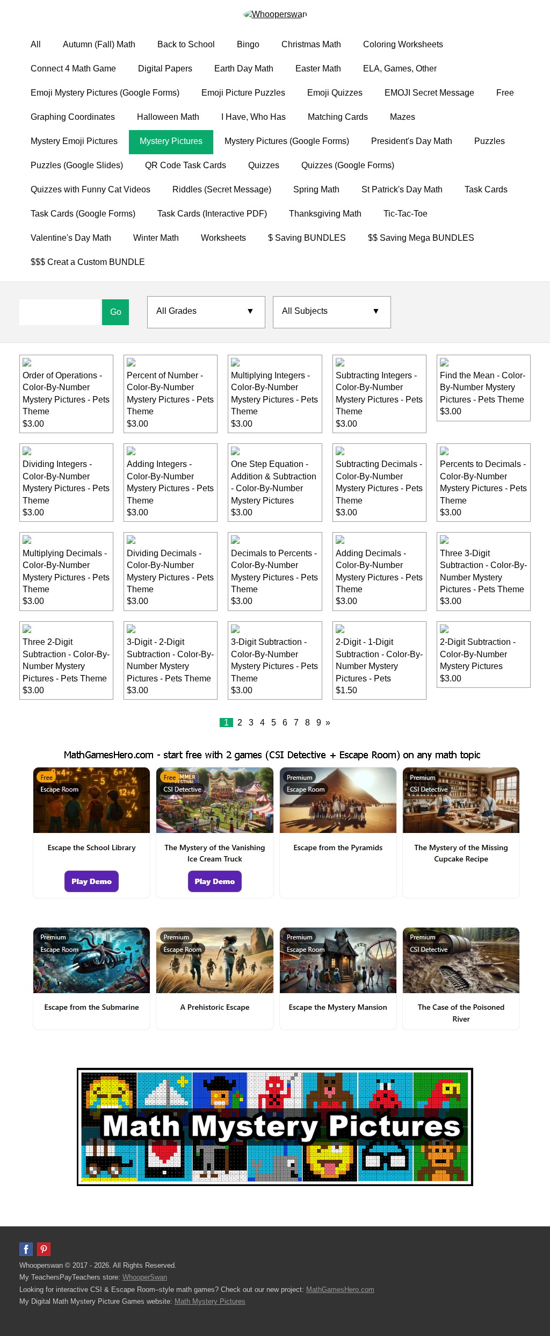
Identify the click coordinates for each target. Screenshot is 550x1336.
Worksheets (223, 237)
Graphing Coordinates (73, 116)
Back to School (186, 44)
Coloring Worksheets (403, 44)
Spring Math (316, 189)
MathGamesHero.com (340, 1289)
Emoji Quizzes (335, 92)
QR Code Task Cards (185, 165)
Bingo (248, 44)
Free (505, 92)
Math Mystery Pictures (210, 1301)
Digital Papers (165, 68)
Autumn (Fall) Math (99, 44)
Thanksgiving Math (325, 213)
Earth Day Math (243, 68)
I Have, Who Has (253, 116)
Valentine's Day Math (71, 237)
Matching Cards (338, 116)
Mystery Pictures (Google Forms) (287, 141)
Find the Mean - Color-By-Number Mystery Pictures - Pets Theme (482, 387)
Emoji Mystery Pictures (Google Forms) (105, 92)
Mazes (402, 116)
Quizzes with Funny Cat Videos (90, 189)
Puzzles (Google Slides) (77, 165)
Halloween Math (168, 116)
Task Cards (486, 189)
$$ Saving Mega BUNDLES (421, 237)
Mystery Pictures (171, 141)
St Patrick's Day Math (402, 189)
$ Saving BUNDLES (307, 237)
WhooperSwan (144, 1277)
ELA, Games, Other (400, 68)
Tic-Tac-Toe (405, 213)
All (36, 44)
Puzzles (489, 141)
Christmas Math (311, 44)
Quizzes (263, 165)
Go (115, 312)
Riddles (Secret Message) (221, 189)
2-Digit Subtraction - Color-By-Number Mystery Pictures (478, 654)
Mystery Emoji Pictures (74, 141)
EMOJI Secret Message (429, 92)
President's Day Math (411, 141)
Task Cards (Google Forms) (83, 213)
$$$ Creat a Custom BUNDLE (88, 262)
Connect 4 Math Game (73, 68)
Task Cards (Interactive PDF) (212, 213)
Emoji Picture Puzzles (243, 92)
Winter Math (156, 237)
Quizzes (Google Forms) (347, 165)
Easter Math (318, 68)
